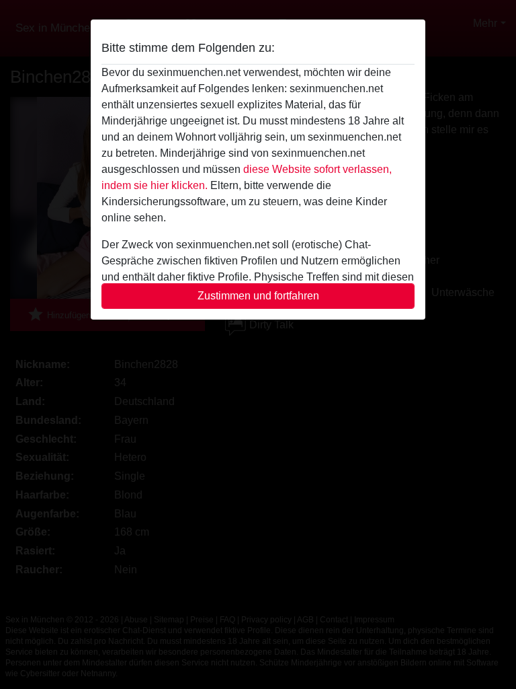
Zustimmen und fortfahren (258, 295)
